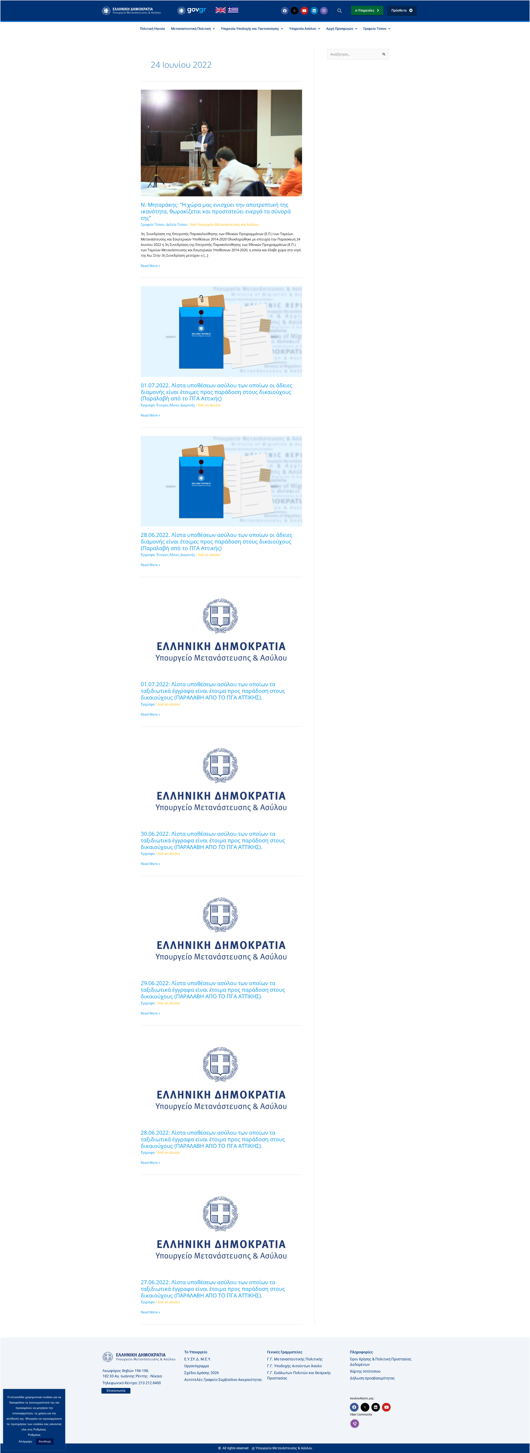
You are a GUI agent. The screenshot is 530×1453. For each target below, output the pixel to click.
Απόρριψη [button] (25, 1441)
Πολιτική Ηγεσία (152, 29)
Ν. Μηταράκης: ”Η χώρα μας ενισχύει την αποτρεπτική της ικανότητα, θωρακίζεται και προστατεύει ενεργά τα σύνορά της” (216, 211)
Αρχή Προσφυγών (339, 29)
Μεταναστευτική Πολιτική (191, 29)
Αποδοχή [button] (45, 1441)
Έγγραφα (148, 405)
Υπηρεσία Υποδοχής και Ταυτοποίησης (250, 29)
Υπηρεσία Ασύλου (302, 29)
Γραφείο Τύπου (374, 29)
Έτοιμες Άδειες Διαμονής (175, 405)
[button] (339, 10)
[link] (389, 1423)
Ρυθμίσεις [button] (34, 1434)
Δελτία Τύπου (176, 224)
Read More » (150, 265)
